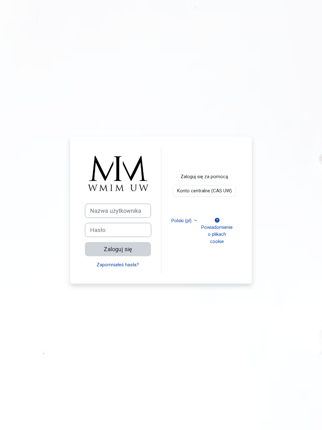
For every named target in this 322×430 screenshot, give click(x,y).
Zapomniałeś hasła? (118, 265)
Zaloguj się (118, 249)
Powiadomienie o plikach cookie (217, 234)
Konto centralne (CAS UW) (204, 191)
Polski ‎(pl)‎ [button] (182, 220)
